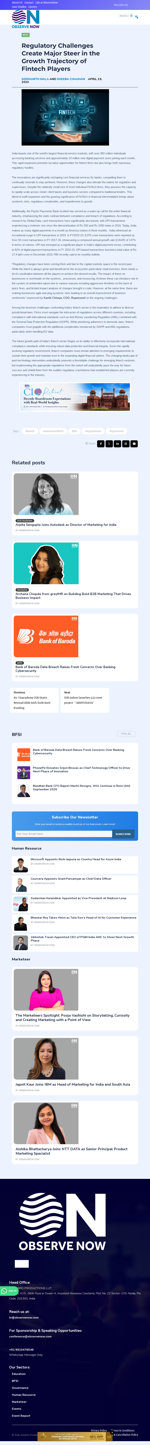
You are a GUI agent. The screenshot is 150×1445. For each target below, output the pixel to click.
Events (16, 1409)
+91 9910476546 (21, 1350)
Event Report (21, 1416)
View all (126, 733)
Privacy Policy (99, 1430)
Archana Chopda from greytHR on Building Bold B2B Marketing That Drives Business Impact (73, 596)
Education (19, 1374)
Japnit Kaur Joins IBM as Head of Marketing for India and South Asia (73, 1084)
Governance (20, 1388)
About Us (17, 2)
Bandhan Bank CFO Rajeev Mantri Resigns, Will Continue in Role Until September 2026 (81, 787)
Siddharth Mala (35, 79)
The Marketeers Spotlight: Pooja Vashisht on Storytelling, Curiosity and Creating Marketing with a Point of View (73, 1017)
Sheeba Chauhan (71, 79)
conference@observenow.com (30, 1337)
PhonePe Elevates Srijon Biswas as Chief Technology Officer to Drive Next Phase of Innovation (81, 769)
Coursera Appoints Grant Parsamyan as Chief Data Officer (71, 879)
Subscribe (123, 834)
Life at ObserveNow (46, 2)
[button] (126, 15)
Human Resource (24, 1395)
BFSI (15, 1381)
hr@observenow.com (24, 1318)
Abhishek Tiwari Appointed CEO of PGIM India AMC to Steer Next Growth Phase (82, 939)
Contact (29, 2)
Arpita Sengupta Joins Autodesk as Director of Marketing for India (66, 525)
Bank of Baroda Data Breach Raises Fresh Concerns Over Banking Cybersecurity (65, 669)
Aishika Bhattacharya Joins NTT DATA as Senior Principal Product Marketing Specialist (72, 1151)
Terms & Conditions (122, 1430)
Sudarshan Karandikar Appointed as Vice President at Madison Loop (78, 898)
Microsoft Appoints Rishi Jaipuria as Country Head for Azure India (76, 859)
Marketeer (19, 1402)
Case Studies (19, 6)
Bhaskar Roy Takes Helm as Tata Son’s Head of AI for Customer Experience (83, 918)
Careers (32, 6)
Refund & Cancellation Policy (121, 1434)
